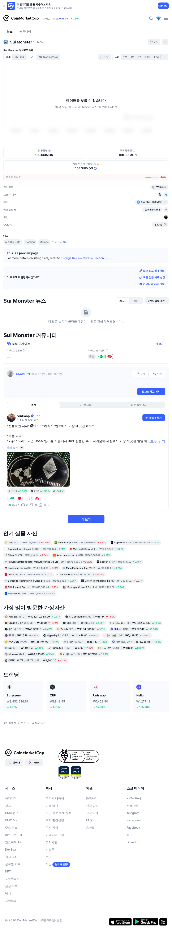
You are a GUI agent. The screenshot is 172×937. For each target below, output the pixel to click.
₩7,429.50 (128, 635)
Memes (44, 241)
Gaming (30, 241)
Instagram (133, 820)
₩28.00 (33, 622)
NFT (8, 871)
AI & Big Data (12, 241)
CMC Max (12, 820)
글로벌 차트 (13, 864)
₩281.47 (87, 641)
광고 (8, 805)
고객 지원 (92, 812)
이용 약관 (52, 805)
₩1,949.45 (85, 622)
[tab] (33, 57)
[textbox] (73, 379)
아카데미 (11, 798)
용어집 (90, 827)
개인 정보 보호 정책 (59, 812)
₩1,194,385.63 (83, 628)
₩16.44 (92, 616)
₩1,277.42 (136, 628)
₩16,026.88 (138, 641)
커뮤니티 (132, 805)
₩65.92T (64, 18)
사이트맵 (11, 900)
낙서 (8, 893)
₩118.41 (123, 647)
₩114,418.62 (72, 635)
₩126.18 (23, 635)
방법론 (50, 849)
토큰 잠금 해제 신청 (154, 277)
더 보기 (159, 343)
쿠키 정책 (52, 827)
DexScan (11, 849)
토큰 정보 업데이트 (153, 270)
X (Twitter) (133, 798)
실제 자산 (11, 856)
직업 (48, 864)
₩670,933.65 (31, 654)
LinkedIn (132, 842)
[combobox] (104, 57)
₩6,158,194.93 (33, 641)
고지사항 (51, 842)
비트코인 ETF (14, 834)
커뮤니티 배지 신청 (153, 283)
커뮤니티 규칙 (55, 834)
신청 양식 (92, 805)
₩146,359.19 (30, 628)
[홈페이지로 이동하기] (21, 18)
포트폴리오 (12, 878)
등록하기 (92, 798)
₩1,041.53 (25, 647)
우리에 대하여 (55, 798)
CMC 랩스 (12, 812)
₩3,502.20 (37, 660)
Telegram (132, 812)
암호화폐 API (13, 842)
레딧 (129, 834)
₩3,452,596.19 (137, 622)
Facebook (133, 827)
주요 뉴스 (11, 827)
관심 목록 (11, 886)
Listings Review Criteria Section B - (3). (87, 258)
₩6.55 (72, 647)
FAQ (89, 820)
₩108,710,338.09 (34, 616)
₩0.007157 (85, 654)
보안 (48, 856)
